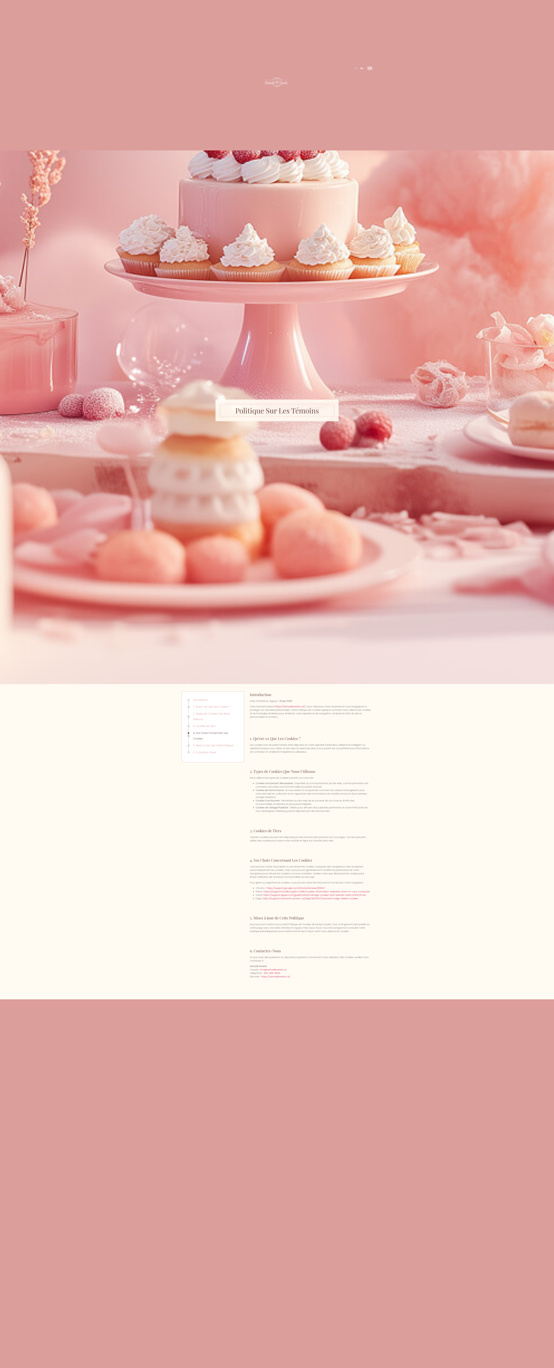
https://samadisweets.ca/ (289, 706)
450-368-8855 (272, 973)
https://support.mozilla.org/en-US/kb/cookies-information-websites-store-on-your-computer (317, 891)
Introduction (200, 700)
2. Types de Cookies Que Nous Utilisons (211, 716)
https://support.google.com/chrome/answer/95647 (295, 888)
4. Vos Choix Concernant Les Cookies (210, 735)
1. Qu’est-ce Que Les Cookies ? (211, 706)
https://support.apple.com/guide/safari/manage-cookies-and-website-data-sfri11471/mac (314, 895)
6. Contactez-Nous (204, 752)
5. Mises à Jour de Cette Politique (213, 745)
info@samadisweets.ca (273, 969)
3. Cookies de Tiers (204, 726)
